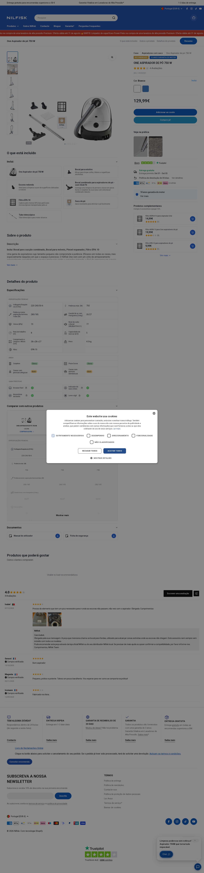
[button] (102, 458)
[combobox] (154, 413)
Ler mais (116, 429)
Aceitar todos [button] (115, 451)
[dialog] (102, 436)
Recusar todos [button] (89, 451)
